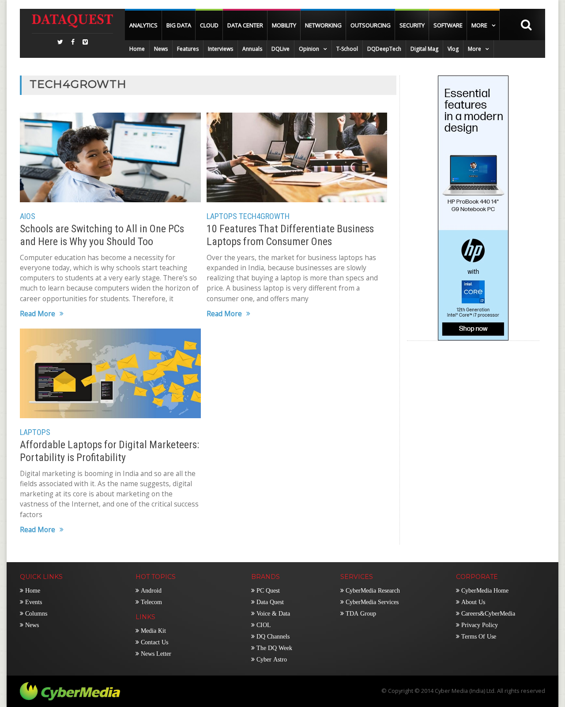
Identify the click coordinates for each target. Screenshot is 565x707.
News (161, 49)
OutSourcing (370, 25)
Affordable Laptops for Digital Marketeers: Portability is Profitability (109, 451)
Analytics (143, 25)
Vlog (453, 49)
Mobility (284, 25)
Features (188, 49)
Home (137, 49)
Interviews (220, 49)
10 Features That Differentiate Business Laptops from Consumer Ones (290, 235)
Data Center (245, 25)
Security (412, 25)
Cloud (209, 25)
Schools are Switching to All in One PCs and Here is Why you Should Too (102, 235)
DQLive (280, 49)
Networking (323, 25)
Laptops (222, 216)
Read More (37, 314)
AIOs (27, 216)
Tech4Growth (264, 216)
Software (448, 25)
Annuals (252, 49)
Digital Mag (424, 49)
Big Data (178, 25)
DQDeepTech (384, 49)
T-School (347, 49)
